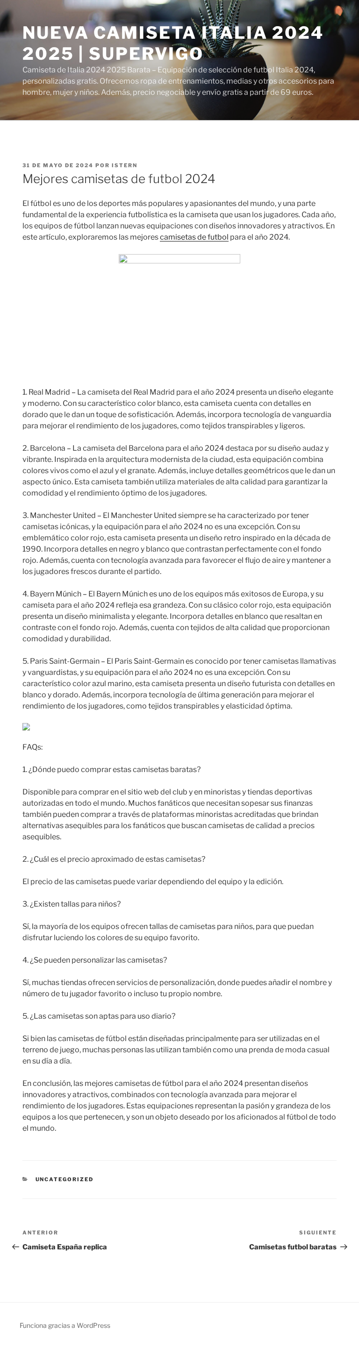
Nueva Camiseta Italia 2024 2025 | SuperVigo (173, 43)
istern (124, 165)
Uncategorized (65, 1179)
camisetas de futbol (194, 237)
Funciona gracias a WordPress (65, 1325)
